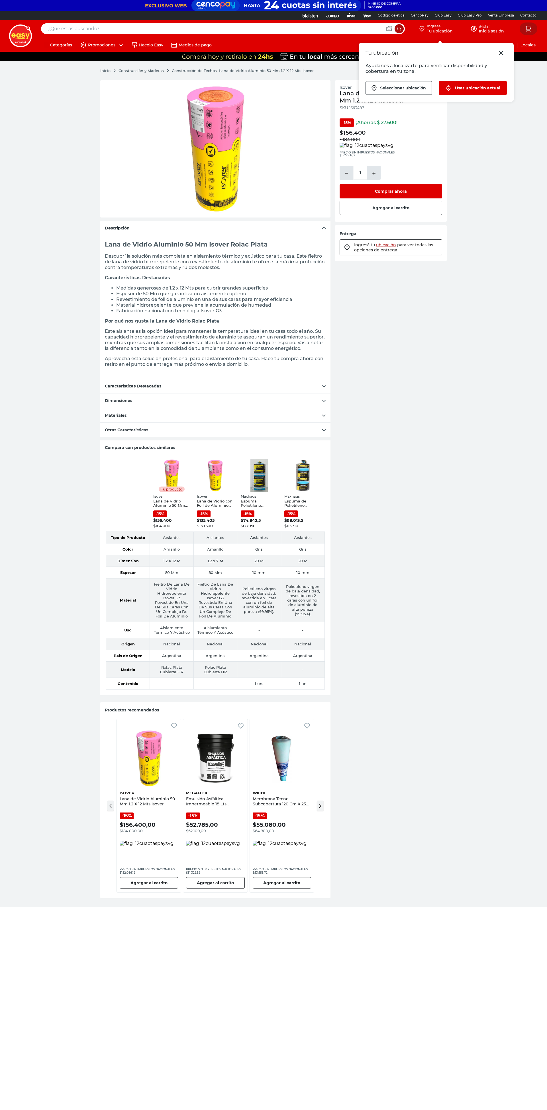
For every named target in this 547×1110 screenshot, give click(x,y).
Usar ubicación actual (477, 88)
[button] (110, 806)
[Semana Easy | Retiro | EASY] (273, 56)
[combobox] (223, 28)
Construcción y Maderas (141, 70)
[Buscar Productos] (399, 28)
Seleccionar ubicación (403, 88)
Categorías (61, 45)
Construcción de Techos (194, 70)
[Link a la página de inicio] (108, 70)
